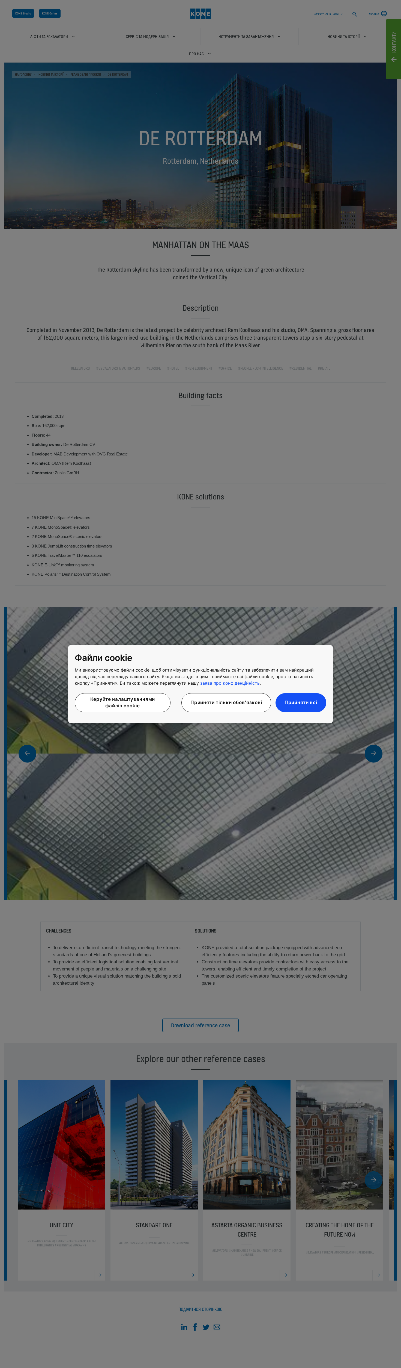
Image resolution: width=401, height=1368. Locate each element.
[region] (200, 684)
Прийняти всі (301, 702)
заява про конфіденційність (230, 683)
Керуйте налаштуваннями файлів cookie (122, 702)
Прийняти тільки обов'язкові (226, 702)
